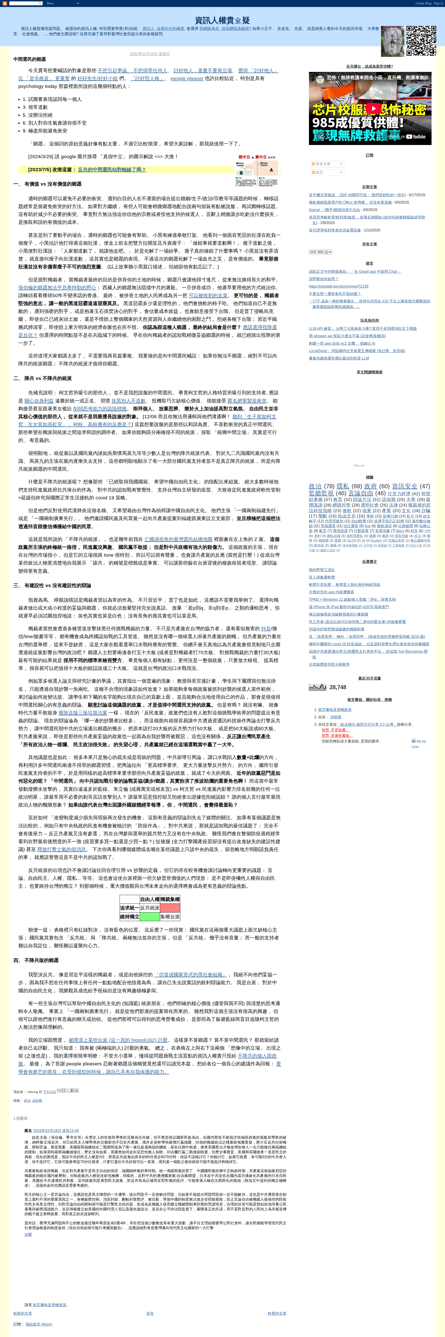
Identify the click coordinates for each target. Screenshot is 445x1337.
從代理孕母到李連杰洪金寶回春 (335, 230)
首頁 (150, 1313)
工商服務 (398, 545)
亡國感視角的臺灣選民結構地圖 (178, 539)
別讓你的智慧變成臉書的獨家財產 (337, 629)
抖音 (266, 628)
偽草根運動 (350, 545)
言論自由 (360, 493)
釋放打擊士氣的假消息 (61, 849)
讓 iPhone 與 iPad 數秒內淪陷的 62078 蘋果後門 (349, 607)
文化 (406, 510)
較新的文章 (22, 1313)
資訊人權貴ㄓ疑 (222, 20)
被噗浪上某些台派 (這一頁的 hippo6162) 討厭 (118, 1040)
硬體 (338, 540)
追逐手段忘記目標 (389, 521)
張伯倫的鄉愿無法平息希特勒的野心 (57, 287)
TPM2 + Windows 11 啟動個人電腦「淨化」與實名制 (352, 599)
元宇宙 (367, 545)
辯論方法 (362, 499)
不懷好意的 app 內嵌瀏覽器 (331, 592)
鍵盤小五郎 (327, 550)
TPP (427, 531)
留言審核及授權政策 (49, 1305)
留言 (319, 172)
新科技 (319, 545)
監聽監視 (321, 493)
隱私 (343, 486)
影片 (410, 516)
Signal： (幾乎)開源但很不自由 (334, 210)
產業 (386, 510)
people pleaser (187, 78)
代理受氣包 (334, 521)
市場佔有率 (396, 540)
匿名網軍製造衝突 (247, 401)
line (368, 526)
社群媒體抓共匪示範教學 (329, 664)
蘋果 (367, 510)
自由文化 (347, 516)
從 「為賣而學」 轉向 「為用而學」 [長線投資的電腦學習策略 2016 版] (367, 637)
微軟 (347, 510)
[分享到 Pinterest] (76, 1090)
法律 (393, 505)
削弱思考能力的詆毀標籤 (100, 408)
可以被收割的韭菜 (208, 295)
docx (400, 531)
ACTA (351, 540)
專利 (317, 536)
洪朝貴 (335, 717)
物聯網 (323, 540)
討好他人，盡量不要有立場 (203, 70)
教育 (338, 499)
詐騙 (426, 510)
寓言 (322, 531)
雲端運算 (328, 526)
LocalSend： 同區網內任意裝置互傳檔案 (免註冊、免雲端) (357, 351)
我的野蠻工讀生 (322, 570)
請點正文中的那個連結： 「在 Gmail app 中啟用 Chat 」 (355, 271)
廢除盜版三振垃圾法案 (83, 713)
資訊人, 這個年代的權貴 (163, 28)
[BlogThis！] (63, 1090)
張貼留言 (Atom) (38, 1324)
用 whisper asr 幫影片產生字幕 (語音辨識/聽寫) (347, 336)
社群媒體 (405, 526)
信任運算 (350, 526)
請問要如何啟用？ (324, 279)
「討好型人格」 (147, 78)
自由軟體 (358, 521)
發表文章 (323, 164)
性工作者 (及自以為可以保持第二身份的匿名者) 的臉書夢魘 (357, 622)
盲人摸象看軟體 (322, 577)
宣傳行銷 (390, 516)
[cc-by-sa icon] (421, 744)
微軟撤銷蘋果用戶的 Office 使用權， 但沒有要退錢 (350, 202)
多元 (417, 536)
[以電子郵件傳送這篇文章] (59, 1090)
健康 (372, 536)
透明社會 (370, 505)
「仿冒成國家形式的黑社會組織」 (190, 974)
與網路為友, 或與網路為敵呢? (225, 28)
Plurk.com (359, 465)
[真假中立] (257, 171)
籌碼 (333, 545)
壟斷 (322, 516)
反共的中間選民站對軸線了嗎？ (112, 169)
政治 (27, 1100)
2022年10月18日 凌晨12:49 (56, 1131)
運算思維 (401, 536)
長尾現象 (382, 531)
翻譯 (385, 536)
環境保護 (340, 531)
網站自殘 (333, 536)
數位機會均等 (421, 540)
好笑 (414, 531)
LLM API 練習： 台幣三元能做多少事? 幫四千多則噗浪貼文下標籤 (363, 329)
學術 (370, 516)
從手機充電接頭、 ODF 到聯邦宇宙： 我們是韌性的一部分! (357, 195)
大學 (411, 499)
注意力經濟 (399, 493)
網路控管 (341, 505)
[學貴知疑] (392, 41)
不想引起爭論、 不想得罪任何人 (132, 70)
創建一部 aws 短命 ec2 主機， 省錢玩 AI (342, 343)
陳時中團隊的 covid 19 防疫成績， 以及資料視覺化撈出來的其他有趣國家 (369, 644)
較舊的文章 (277, 1313)
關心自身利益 (39, 401)
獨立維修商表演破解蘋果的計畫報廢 (338, 614)
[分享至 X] (68, 1090)
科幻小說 (416, 545)
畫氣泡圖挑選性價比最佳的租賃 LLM (339, 358)
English (376, 540)
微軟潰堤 (384, 526)
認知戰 (37, 1100)
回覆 (28, 1235)
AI (363, 540)
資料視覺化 (354, 536)
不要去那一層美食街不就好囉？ (335, 294)
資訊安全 (405, 486)
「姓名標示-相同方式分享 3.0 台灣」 (367, 724)
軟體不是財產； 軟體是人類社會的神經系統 (344, 585)
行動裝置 (361, 531)
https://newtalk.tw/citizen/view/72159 (339, 286)
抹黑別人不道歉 (128, 401)
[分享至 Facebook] (72, 1090)
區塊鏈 (382, 545)
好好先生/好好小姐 (97, 78)
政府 (370, 486)
